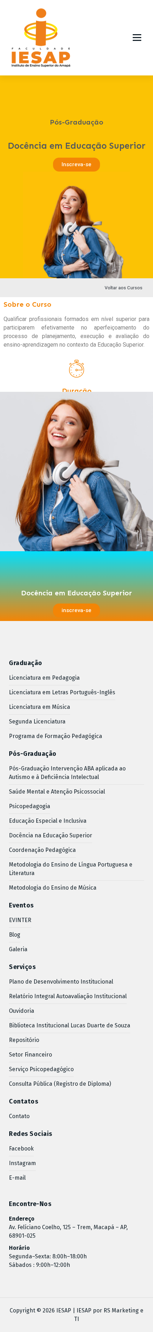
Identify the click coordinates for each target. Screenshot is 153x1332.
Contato (19, 1116)
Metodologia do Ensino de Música (52, 887)
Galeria (18, 949)
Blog (14, 934)
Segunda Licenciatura (37, 721)
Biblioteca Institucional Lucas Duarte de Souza (69, 1025)
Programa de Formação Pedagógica (55, 736)
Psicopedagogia (29, 806)
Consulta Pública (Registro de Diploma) (60, 1083)
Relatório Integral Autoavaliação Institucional (68, 996)
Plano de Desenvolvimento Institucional (61, 981)
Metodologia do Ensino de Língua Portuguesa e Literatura (70, 868)
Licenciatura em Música (39, 707)
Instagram (22, 1163)
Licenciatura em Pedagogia (44, 677)
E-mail (17, 1177)
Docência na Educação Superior (50, 835)
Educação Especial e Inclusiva (47, 820)
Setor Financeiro (30, 1054)
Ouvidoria (21, 1010)
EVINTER (20, 920)
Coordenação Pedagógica (42, 850)
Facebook (21, 1148)
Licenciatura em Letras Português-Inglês (62, 692)
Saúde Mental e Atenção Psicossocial (57, 791)
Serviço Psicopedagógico (41, 1069)
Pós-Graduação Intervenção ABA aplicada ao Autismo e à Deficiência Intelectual (67, 772)
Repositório (24, 1040)
